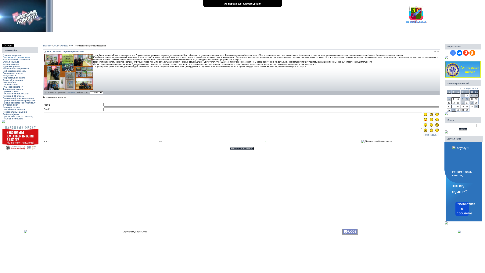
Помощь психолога (13, 119)
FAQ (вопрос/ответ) (13, 87)
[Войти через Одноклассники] (472, 53)
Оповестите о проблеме (463, 208)
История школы (11, 64)
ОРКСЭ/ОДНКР (10, 105)
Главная (47, 46)
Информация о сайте (14, 78)
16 (463, 103)
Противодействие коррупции (18, 98)
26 (476, 106)
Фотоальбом (9, 82)
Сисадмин (71, 92)
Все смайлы (431, 135)
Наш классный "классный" (17, 59)
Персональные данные (15, 112)
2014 (55, 46)
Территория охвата (13, 89)
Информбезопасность (14, 71)
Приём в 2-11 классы (13, 96)
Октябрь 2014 (469, 88)
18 (472, 103)
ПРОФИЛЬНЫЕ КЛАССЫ (16, 94)
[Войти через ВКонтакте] (459, 53)
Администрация (11, 66)
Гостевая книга (10, 84)
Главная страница (12, 55)
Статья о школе (11, 62)
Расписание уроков (13, 73)
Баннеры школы (11, 107)
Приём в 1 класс (11, 91)
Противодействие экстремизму (19, 103)
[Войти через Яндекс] (466, 53)
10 (467, 99)
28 (453, 110)
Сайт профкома (11, 114)
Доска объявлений (13, 80)
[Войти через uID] (453, 53)
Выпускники (9, 75)
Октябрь (64, 46)
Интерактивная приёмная (16, 68)
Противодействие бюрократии (19, 100)
